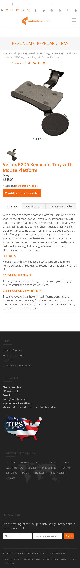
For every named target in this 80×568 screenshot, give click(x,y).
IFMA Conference (12, 350)
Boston (25, 462)
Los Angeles (57, 472)
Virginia (32, 467)
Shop (17, 53)
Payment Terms (32, 559)
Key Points (12, 206)
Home (6, 53)
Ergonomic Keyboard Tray (61, 53)
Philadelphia (49, 467)
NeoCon (7, 360)
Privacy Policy (68, 559)
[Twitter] (44, 7)
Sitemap (10, 563)
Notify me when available (23, 193)
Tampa (66, 462)
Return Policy (50, 559)
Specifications (33, 206)
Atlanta (39, 462)
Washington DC (14, 467)
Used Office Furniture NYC (17, 365)
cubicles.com (57, 553)
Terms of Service (12, 559)
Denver (67, 467)
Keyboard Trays (32, 53)
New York (11, 462)
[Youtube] (60, 7)
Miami (53, 462)
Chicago (10, 477)
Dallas (25, 472)
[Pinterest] (52, 7)
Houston (40, 472)
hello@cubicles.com (15, 399)
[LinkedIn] (68, 7)
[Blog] (76, 7)
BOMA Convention (13, 355)
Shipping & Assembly (60, 206)
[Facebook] (36, 7)
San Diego (11, 472)
